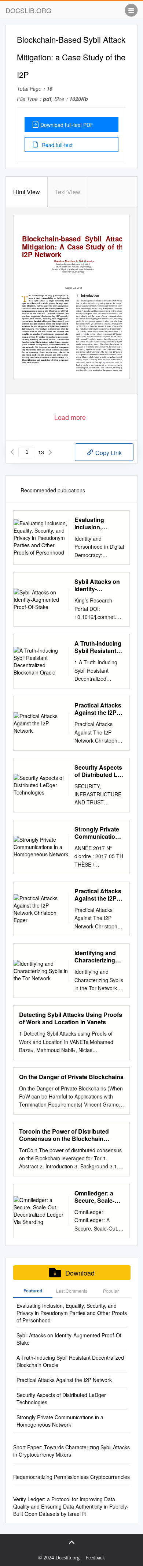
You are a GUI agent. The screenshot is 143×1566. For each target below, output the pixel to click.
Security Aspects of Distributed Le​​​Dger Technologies (98, 771)
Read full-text (56, 145)
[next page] (50, 452)
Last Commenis (71, 1291)
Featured (32, 1290)
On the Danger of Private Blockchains (71, 1077)
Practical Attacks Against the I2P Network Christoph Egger (97, 894)
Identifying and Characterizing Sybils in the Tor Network (96, 956)
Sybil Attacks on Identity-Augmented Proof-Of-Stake (97, 585)
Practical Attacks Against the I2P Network (97, 709)
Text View (67, 192)
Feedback (95, 1558)
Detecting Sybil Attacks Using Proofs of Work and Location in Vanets (70, 1018)
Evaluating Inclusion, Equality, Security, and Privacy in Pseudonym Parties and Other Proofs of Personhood (99, 523)
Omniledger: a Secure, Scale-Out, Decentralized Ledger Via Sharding (94, 1197)
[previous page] (12, 452)
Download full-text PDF (67, 124)
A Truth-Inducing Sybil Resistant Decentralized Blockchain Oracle (97, 647)
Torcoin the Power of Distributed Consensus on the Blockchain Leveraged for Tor (64, 1135)
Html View (26, 192)
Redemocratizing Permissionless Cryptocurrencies (71, 1476)
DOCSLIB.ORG (28, 10)
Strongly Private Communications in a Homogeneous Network (98, 833)
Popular (111, 1291)
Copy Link (108, 452)
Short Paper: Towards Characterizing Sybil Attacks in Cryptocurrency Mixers (71, 1450)
